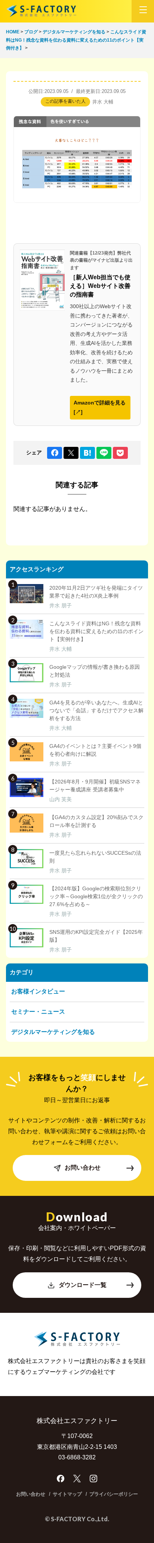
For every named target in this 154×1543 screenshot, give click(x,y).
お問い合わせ (83, 1167)
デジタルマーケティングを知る (53, 1032)
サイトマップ (67, 1494)
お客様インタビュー (38, 991)
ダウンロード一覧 (83, 1285)
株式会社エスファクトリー (41, 11)
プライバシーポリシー (113, 1494)
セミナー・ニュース (38, 1011)
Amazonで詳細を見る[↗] (100, 407)
